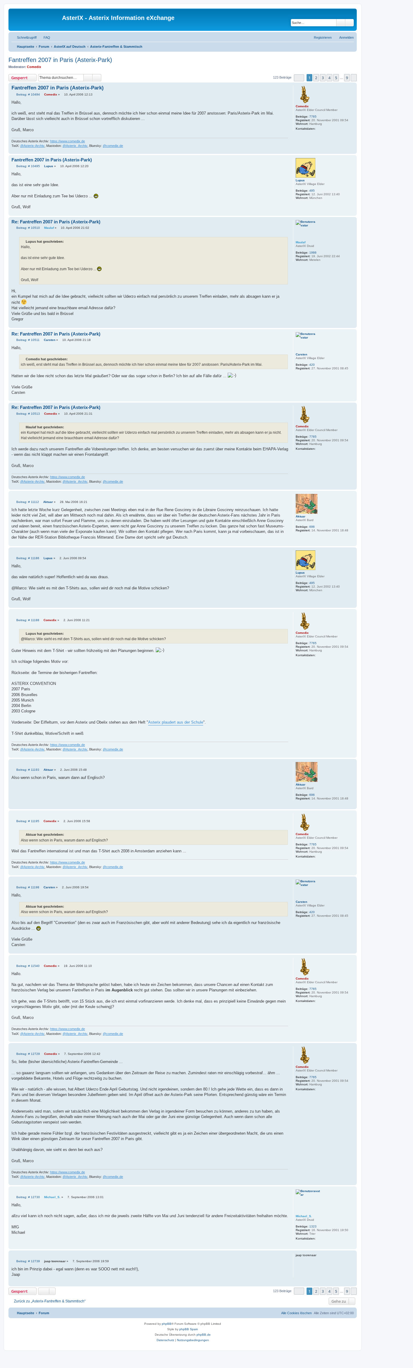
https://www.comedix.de (67, 141)
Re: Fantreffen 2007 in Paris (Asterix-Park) (55, 221)
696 (312, 526)
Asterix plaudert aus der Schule (175, 722)
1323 (313, 1226)
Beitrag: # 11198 (27, 887)
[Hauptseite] (36, 19)
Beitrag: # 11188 (27, 620)
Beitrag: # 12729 (27, 1054)
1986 (313, 252)
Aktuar (300, 516)
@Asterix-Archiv (32, 145)
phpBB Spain (188, 1329)
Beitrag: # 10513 (27, 414)
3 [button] (323, 77)
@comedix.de (113, 145)
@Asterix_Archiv (75, 145)
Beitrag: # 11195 (27, 821)
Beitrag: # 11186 (27, 558)
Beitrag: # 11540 (27, 966)
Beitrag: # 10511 (27, 340)
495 (312, 190)
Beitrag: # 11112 (27, 502)
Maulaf (300, 242)
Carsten (301, 354)
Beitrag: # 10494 (27, 94)
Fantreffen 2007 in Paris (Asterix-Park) (60, 60)
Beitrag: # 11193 (27, 770)
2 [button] (316, 77)
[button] (299, 77)
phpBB (166, 1323)
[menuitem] (44, 37)
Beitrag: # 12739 (27, 1261)
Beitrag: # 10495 (27, 166)
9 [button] (347, 77)
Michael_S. (304, 1216)
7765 (313, 116)
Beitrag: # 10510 (27, 228)
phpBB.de (204, 1334)
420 (312, 364)
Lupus (300, 180)
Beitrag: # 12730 (27, 1197)
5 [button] (336, 77)
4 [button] (329, 77)
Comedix (34, 67)
